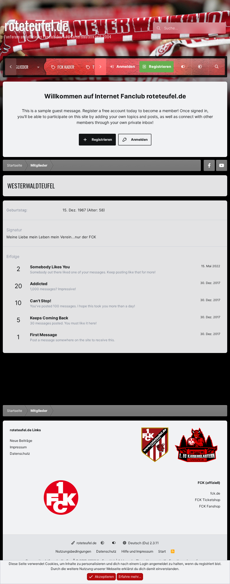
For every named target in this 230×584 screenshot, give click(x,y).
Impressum (18, 447)
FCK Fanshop (209, 506)
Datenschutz (20, 453)
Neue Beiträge (21, 440)
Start (162, 551)
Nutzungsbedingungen (73, 551)
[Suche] (216, 66)
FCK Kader (66, 67)
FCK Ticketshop (207, 500)
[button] (39, 66)
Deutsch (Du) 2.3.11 (143, 543)
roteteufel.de (86, 543)
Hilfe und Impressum (137, 551)
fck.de (215, 493)
